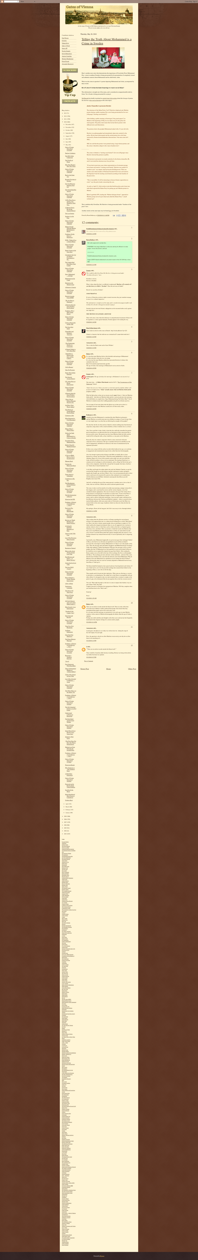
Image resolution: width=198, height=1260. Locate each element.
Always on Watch (65, 847)
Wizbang (63, 1233)
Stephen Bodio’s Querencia (67, 878)
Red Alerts (64, 1138)
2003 (65, 834)
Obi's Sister (64, 1081)
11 (132, 627)
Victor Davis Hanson (66, 987)
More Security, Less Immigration (70, 607)
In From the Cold (65, 1006)
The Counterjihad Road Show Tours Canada (70, 263)
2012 (65, 116)
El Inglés (64, 40)
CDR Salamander (65, 895)
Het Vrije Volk (65, 989)
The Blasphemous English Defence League (70, 484)
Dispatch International (66, 925)
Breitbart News (65, 882)
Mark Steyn (64, 1177)
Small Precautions (65, 1171)
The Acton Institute (66, 846)
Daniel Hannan (65, 986)
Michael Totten (65, 1201)
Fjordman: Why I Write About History (69, 312)
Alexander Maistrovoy (68, 64)
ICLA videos (64, 1005)
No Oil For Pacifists (66, 1076)
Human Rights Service (66, 1000)
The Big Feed (65, 869)
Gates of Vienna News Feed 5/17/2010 (69, 490)
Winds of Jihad (65, 1230)
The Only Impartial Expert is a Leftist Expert (70, 708)
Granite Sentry (65, 977)
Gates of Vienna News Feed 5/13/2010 (69, 596)
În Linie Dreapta (65, 841)
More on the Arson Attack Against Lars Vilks (70, 552)
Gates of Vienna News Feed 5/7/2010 (69, 760)
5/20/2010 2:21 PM (91, 265)
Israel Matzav (64, 1018)
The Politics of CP (66, 1120)
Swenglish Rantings (66, 1187)
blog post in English (95, 100)
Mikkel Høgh (64, 995)
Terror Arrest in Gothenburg (69, 475)
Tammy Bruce (65, 886)
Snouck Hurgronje (65, 1174)
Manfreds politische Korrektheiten (69, 1052)
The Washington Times (66, 1221)
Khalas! (63, 1028)
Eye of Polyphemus (66, 945)
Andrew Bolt (64, 879)
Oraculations (64, 1096)
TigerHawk (64, 1197)
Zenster (88, 270)
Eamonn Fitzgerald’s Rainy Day (68, 948)
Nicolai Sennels (66, 51)
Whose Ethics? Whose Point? (69, 429)
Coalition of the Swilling (67, 905)
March (67, 807)
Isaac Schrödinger (65, 1161)
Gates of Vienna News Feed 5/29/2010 (69, 195)
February (68, 810)
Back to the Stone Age (69, 176)
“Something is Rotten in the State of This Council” (69, 356)
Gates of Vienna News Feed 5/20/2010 (69, 424)
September (69, 133)
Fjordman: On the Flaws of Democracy (69, 235)
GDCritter (64, 967)
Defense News (65, 919)
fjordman (64, 951)
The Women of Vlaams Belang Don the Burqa (70, 411)
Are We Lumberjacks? (66, 857)
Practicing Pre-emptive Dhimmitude (69, 509)
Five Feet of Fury (65, 950)
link (88, 261)
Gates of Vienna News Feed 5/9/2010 (69, 702)
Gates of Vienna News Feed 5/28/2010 (69, 222)
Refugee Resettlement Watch (68, 1141)
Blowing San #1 (65, 876)
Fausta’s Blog (65, 947)
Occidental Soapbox (66, 1083)
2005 (65, 828)
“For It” (67, 661)
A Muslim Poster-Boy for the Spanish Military (70, 209)
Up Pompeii (64, 1208)
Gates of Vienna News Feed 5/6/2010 (69, 779)
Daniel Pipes (64, 1107)
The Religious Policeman (67, 1143)
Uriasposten (64, 1211)
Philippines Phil (65, 1104)
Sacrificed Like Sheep (69, 790)
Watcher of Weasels (66, 1223)
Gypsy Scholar (65, 983)
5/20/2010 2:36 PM (91, 322)
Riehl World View (65, 1145)
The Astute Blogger (66, 859)
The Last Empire (69, 213)
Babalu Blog (64, 863)
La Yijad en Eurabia (66, 1239)
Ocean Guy (64, 1084)
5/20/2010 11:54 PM (91, 511)
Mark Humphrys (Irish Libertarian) (69, 1002)
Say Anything (65, 1159)
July (67, 139)
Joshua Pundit (65, 1023)
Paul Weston (65, 38)
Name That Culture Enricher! (70, 373)
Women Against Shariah (67, 1234)
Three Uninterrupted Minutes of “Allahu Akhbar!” (70, 670)
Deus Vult (64, 921)
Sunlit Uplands (65, 1184)
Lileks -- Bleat (65, 1042)
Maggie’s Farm (65, 1049)
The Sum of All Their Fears (69, 591)
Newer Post (84, 669)
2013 (65, 113)
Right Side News (65, 1146)
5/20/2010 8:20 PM (91, 409)
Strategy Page (65, 1180)
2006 (65, 825)
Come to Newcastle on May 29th (70, 323)
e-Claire (63, 935)
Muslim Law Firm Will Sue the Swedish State (70, 748)
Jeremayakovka (65, 1019)
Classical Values (65, 904)
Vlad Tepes (64, 1219)
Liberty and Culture (66, 1041)
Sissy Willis (64, 1227)
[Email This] (117, 215)
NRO (63, 1080)
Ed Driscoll (64, 930)
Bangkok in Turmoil (70, 548)
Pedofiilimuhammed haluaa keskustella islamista (100, 229)
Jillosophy (64, 1022)
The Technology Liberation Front (69, 1190)
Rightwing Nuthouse (66, 1148)
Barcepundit (64, 865)
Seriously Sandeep (66, 1165)
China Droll (64, 898)
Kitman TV (64, 1031)
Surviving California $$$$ (67, 1185)
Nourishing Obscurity (66, 1078)
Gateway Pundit (65, 964)
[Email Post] (113, 215)
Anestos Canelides (67, 56)
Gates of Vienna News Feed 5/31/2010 (69, 148)
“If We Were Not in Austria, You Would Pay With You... (70, 202)
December (68, 124)
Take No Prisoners (70, 370)
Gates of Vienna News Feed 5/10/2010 (69, 686)
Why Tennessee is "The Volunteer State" (70, 769)
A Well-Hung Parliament (69, 774)
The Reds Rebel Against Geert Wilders (69, 720)
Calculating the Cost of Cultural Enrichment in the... (70, 257)
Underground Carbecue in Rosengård (69, 714)
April (67, 804)
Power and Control (66, 1125)
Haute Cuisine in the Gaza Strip (70, 251)
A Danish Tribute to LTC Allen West (70, 350)
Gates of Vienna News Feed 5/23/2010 (69, 339)
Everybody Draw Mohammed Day (70, 441)
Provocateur (64, 1129)
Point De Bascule (65, 1110)
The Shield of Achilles (66, 1168)
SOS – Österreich (65, 1175)
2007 (65, 822)
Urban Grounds (65, 1210)
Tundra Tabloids (65, 1204)
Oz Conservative (65, 1099)
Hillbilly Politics (65, 992)
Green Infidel (64, 979)
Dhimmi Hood (69, 461)
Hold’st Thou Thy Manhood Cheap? (70, 445)
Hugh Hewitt (64, 990)
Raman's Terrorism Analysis (67, 1135)
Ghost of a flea (65, 974)
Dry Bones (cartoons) (66, 931)
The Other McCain (66, 1097)
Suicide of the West (66, 1181)
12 (132, 645)
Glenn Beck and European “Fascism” (69, 333)
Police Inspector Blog (66, 1113)
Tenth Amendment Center (67, 1193)
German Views (65, 971)
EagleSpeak (64, 934)
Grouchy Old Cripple (66, 982)
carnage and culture (66, 892)
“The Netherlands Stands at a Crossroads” (70, 344)
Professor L (89, 415)
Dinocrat (63, 924)
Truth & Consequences (66, 1203)
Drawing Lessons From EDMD (69, 297)
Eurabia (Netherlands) (66, 941)
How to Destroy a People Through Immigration (70, 579)
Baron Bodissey (90, 240)
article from (110, 98)
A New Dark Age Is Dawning (68, 1073)
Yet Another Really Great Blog (68, 1237)
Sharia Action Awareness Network (69, 1167)
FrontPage (64, 961)
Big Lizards (64, 870)
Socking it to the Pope (69, 217)
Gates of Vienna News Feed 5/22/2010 (69, 362)
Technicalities (64, 1188)
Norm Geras (64, 970)
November (68, 127)
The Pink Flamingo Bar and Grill (69, 1106)
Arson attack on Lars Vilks (70, 563)
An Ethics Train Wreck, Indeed (69, 406)
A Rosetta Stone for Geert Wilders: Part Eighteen (70, 306)
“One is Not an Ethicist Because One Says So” (70, 400)
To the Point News (66, 1200)
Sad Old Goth (65, 1158)
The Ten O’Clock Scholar (67, 1191)
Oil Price (64, 1086)
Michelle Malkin (65, 1051)
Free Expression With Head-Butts (70, 665)
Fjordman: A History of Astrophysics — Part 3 (70, 645)
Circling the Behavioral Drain (70, 464)
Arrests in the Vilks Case (70, 534)
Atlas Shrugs (64, 860)
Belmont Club (65, 867)
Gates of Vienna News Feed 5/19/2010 (69, 451)
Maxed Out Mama (65, 1057)
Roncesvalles (64, 1151)
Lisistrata (64, 1044)
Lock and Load (65, 1047)
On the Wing (64, 1087)
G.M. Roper (64, 1152)
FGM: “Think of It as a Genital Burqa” (70, 241)
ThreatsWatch (64, 1194)
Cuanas (63, 917)
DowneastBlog (65, 928)
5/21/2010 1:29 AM (91, 598)
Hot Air (63, 997)
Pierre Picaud (65, 61)
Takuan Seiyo (65, 43)
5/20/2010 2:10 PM (91, 234)
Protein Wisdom (65, 1128)
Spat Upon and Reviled (69, 616)
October (68, 130)
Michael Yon (64, 1240)
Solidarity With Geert (69, 737)
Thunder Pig (64, 1195)
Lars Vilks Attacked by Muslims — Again (70, 680)
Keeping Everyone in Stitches (70, 180)
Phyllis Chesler (65, 896)
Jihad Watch (64, 1021)
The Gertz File (65, 973)
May (67, 145)
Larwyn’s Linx (65, 1035)
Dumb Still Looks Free (67, 932)
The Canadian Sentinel (66, 891)
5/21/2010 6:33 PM (91, 641)
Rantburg (64, 1136)
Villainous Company (66, 1217)
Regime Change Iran (66, 1142)
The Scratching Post (66, 1162)
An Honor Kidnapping (69, 631)
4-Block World (65, 844)
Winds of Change (65, 1229)
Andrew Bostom (65, 880)
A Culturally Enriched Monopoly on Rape (69, 528)
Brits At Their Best (66, 883)
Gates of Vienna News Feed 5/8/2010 (69, 726)
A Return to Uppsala (70, 287)
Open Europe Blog (66, 1093)
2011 (65, 119)
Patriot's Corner (65, 1100)
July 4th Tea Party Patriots (67, 1025)
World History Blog (66, 1236)
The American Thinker (66, 853)
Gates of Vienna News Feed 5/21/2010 (69, 389)
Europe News (64, 944)
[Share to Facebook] (123, 215)
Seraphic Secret (65, 1164)
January (68, 813)
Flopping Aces (65, 953)
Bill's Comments (65, 872)
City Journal (64, 902)
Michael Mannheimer (67, 59)
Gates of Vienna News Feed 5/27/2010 (69, 246)
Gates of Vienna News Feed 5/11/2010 (69, 651)
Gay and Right (65, 966)
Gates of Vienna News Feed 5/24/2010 (69, 318)
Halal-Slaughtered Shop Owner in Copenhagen (70, 796)
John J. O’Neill (66, 46)
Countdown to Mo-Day (70, 479)
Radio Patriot (64, 1133)
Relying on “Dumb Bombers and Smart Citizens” (70, 521)
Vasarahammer (65, 1214)
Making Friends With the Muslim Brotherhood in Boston (70, 229)
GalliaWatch (64, 963)
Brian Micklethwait (66, 1060)
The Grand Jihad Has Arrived (70, 190)
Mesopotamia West (66, 1058)
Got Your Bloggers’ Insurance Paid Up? (70, 185)
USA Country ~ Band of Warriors (69, 1213)
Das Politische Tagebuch (67, 1122)
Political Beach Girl (66, 1116)
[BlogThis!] (119, 215)
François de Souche (66, 960)
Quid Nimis (64, 1132)
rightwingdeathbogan (66, 1149)
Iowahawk (64, 1015)
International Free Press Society (68, 1013)
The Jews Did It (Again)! (69, 568)
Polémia (63, 1112)
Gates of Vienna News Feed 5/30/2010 (69, 170)
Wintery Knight (65, 1232)
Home (108, 669)
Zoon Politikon (65, 1245)
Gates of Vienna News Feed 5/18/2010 (69, 470)
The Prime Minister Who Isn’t (70, 640)
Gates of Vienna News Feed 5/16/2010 (69, 515)
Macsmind (64, 1048)
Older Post (132, 669)
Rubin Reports (65, 1155)
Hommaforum (65, 996)
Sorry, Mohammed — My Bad (70, 275)
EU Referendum (65, 940)
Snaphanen (64, 1172)
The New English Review (67, 1074)
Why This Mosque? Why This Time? (70, 165)
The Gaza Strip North (69, 328)
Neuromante (64, 1071)
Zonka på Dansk (65, 1243)
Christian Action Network (67, 901)
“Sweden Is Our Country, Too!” (69, 612)
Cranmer (63, 912)
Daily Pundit (64, 918)
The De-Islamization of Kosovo (70, 495)
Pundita (63, 1130)
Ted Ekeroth (85, 98)
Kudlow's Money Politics (67, 1034)
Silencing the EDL (70, 499)
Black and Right (65, 873)
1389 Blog (64, 843)
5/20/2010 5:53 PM (91, 348)
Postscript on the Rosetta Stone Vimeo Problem (70, 785)
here (110, 211)
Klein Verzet (64, 1032)
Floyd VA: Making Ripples (67, 954)
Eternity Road (65, 938)
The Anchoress (65, 854)
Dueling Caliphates (70, 153)
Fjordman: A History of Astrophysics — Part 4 (70, 503)
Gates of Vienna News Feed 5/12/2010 (69, 621)
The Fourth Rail (65, 958)
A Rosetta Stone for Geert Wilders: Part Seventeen (70, 394)
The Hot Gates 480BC (66, 999)
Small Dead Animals (66, 1169)
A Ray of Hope (69, 583)
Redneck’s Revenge (66, 1139)
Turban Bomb (65, 1206)
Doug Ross (64, 1154)
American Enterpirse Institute (68, 849)
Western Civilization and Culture (68, 1226)
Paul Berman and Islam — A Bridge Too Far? (70, 558)
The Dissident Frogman (67, 927)
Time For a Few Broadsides (69, 627)
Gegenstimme (65, 969)
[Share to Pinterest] (125, 215)
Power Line (64, 1126)
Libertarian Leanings (66, 1039)
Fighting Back (69, 800)
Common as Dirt (69, 415)
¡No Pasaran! (64, 1077)
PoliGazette (64, 1115)
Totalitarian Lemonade (68, 587)
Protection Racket (70, 765)
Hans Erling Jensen (91, 328)
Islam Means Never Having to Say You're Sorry (70, 732)
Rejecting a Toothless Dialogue (68, 657)
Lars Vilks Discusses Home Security (70, 538)
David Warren (64, 1220)
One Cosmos (64, 1089)
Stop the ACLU (65, 1178)
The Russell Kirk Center (67, 1156)
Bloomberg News (65, 875)
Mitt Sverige (64, 1067)
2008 (65, 819)
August (68, 136)
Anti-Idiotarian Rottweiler (67, 856)
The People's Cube (66, 1103)
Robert (88, 354)
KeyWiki (64, 1026)
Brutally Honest (65, 889)
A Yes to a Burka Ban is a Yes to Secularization (70, 456)
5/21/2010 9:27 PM (91, 657)
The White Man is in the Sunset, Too (70, 691)
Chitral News (64, 899)
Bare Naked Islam (65, 866)
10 (132, 603)
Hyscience (64, 1003)
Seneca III (64, 48)
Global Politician (65, 976)
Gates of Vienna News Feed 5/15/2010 (69, 543)
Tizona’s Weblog (65, 1198)
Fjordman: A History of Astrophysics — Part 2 (70, 696)
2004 (65, 831)
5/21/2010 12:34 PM (91, 622)
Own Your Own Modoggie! (69, 635)
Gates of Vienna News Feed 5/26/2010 (69, 269)
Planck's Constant (65, 1109)
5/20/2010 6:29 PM (91, 368)
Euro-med (64, 943)
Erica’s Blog (64, 937)
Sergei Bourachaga (67, 53)
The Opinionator (65, 1094)
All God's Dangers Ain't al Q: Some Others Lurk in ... (70, 602)
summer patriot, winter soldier (68, 1182)
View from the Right (66, 1216)
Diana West (64, 1224)
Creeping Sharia (65, 914)
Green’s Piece (64, 980)
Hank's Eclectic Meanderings (68, 984)
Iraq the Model (65, 1016)
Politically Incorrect (66, 1119)
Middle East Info (65, 1061)
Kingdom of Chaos (66, 1029)
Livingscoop (64, 1045)
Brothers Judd (65, 885)
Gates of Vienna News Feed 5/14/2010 (69, 573)
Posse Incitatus (65, 1123)
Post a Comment (88, 661)
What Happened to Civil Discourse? (70, 419)
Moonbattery (64, 1068)
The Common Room (66, 906)
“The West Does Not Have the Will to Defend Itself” (70, 742)
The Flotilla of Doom (69, 161)
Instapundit (64, 1009)
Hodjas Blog (64, 993)
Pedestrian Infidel (65, 1102)
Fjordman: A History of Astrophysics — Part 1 (70, 754)
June (67, 142)
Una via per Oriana (66, 1207)
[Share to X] (121, 215)
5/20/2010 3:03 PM (91, 337)
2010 (65, 122)
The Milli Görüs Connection (69, 156)
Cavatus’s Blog (65, 893)
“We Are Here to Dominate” (69, 301)
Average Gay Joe (65, 862)
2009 (65, 816)
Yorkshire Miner (65, 1242)
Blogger (102, 1256)
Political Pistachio (66, 1117)
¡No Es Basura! (69, 367)
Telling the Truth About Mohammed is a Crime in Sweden (70, 435)
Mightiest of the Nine (66, 1063)
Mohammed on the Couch (70, 279)
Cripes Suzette (65, 915)
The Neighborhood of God (67, 1070)
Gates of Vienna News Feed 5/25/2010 (69, 291)
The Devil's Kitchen (66, 922)
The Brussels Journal (66, 888)
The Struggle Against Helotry (70, 378)
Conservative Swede (66, 908)
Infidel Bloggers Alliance (67, 1008)
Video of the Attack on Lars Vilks (70, 675)
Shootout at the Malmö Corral (69, 283)
